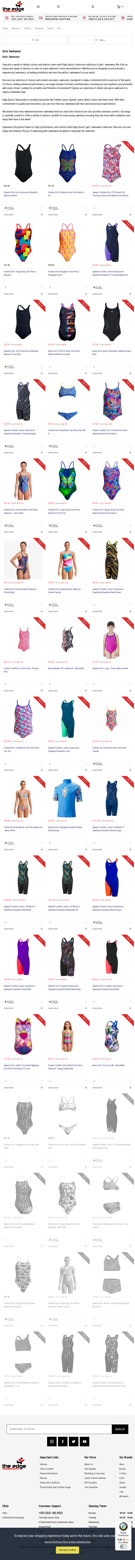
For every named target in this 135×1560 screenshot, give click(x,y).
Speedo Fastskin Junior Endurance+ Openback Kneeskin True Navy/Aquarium (110, 273)
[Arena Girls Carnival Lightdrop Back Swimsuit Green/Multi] (23, 1195)
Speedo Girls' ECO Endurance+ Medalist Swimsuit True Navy (21, 353)
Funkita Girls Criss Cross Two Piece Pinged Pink (67, 1146)
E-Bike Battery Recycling (13, 1517)
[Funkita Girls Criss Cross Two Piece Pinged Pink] (67, 1115)
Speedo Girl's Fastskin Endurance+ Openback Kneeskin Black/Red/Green (64, 988)
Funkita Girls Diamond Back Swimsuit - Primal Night (20, 591)
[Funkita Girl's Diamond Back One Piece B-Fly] (67, 163)
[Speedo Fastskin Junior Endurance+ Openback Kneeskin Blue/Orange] (111, 877)
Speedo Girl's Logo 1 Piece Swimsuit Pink (110, 668)
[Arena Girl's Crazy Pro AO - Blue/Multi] (111, 1036)
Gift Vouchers (90, 1482)
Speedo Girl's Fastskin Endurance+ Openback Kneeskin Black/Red (107, 988)
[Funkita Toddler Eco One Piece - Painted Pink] (23, 639)
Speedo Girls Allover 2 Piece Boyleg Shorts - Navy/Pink (111, 1305)
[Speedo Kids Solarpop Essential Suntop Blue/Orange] (67, 798)
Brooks (122, 1469)
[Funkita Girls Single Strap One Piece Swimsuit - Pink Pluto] (67, 1195)
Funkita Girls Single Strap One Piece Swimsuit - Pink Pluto (63, 1226)
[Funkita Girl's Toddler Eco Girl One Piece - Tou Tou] (23, 718)
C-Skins (122, 1473)
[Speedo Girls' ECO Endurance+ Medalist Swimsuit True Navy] (23, 322)
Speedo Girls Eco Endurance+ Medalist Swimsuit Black (21, 194)
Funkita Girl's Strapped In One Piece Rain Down (21, 1146)
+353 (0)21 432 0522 (51, 1513)
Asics (121, 1464)
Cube (121, 1478)
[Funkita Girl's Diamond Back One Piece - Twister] (111, 718)
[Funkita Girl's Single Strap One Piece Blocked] (23, 242)
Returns (43, 1478)
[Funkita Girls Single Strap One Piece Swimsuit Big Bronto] (23, 1274)
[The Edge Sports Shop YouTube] (84, 1441)
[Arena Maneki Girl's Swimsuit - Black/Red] (67, 639)
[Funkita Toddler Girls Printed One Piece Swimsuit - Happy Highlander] (67, 1036)
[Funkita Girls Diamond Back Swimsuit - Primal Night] (23, 560)
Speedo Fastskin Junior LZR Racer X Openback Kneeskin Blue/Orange (108, 829)
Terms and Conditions (50, 1482)
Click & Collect (46, 1469)
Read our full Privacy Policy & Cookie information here (67, 1542)
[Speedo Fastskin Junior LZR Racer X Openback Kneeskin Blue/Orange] (111, 798)
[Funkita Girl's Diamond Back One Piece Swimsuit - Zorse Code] (23, 480)
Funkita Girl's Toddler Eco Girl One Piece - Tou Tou (22, 749)
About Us (88, 1464)
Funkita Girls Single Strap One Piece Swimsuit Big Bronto (19, 1305)
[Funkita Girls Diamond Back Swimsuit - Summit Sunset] (67, 560)
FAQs (4, 1513)
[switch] (123, 1546)
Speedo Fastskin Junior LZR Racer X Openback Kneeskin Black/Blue (19, 908)
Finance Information (49, 1473)
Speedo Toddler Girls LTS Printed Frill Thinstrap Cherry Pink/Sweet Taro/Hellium (110, 194)
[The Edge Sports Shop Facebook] (63, 1441)
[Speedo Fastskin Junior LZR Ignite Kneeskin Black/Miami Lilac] (111, 1115)
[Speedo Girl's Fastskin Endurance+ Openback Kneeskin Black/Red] (111, 956)
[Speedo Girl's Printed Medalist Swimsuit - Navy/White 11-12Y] (23, 1353)
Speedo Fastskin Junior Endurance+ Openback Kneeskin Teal (63, 749)
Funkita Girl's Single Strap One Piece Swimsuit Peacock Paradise (108, 511)
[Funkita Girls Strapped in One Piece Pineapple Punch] (67, 242)
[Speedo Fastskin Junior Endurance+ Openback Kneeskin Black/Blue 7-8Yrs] (111, 1353)
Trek (121, 1491)
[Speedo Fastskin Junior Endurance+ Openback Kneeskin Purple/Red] (23, 956)
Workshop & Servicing (94, 1473)
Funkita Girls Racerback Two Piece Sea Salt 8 (67, 432)
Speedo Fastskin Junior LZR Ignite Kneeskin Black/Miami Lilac (111, 1146)
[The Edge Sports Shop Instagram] (52, 1441)
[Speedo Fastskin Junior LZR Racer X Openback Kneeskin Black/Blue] (23, 877)
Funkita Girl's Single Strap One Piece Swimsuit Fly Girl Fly (64, 511)
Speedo (122, 1487)
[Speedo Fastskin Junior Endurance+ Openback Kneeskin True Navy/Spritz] (23, 401)
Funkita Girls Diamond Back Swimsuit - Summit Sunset (65, 591)
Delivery (43, 1464)
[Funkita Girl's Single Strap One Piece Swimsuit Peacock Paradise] (111, 480)
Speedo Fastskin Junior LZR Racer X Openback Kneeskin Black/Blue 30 (64, 908)
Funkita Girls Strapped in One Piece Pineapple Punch (63, 273)
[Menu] (129, 1522)
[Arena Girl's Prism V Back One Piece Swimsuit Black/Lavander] (67, 322)
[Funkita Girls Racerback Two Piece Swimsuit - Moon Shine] (23, 798)
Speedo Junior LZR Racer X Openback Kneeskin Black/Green (64, 1384)
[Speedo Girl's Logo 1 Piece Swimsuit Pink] (111, 639)
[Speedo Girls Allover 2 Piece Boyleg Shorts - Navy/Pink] (111, 1274)
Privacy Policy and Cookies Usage (55, 1487)
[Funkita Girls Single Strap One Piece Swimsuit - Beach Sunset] (67, 1274)
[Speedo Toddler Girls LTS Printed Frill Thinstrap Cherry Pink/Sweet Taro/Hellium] (111, 163)
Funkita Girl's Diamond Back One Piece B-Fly (66, 194)
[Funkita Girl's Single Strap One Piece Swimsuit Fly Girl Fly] (67, 480)
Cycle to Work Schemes (95, 1478)
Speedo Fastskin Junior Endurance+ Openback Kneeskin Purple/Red (19, 988)
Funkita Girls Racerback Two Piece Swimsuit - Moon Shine (23, 829)
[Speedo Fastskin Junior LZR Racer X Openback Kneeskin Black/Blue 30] (67, 877)
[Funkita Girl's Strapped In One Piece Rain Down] (23, 1115)
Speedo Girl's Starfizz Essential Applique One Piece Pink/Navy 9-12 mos (21, 1067)
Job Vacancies (91, 1487)
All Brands (123, 1496)
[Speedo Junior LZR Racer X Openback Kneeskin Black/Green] (67, 1353)
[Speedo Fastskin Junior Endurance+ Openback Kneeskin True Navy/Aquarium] (111, 242)
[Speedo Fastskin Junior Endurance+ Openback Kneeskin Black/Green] (111, 560)
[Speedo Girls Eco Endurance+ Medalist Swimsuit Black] (23, 163)
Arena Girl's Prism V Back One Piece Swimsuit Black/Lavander (64, 353)
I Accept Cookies (67, 1550)
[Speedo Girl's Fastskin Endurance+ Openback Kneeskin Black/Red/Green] (67, 956)
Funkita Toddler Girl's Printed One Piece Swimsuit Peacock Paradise (109, 432)
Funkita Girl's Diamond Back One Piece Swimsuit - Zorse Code (21, 511)
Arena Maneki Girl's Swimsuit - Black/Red (66, 668)
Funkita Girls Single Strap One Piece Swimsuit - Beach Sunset (63, 1305)
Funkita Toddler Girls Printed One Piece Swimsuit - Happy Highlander (65, 1067)
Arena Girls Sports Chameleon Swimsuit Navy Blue (111, 353)
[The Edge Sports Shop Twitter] (73, 1441)
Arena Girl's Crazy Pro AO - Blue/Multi (108, 1065)
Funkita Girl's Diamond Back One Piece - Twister (109, 749)
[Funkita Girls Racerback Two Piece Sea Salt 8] (67, 401)
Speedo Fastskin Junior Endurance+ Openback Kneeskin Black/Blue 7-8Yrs (109, 1384)
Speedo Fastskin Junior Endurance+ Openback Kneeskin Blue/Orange (108, 908)
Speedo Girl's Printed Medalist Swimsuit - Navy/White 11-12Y (22, 1384)
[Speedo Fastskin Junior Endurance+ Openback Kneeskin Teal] (67, 718)
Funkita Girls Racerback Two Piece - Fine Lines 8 (110, 1226)
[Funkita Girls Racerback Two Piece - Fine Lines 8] (111, 1195)
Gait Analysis (90, 1469)
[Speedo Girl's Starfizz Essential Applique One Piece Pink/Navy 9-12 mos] (23, 1036)
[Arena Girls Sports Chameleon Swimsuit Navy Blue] (111, 322)
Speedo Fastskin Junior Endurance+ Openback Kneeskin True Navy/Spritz (20, 432)
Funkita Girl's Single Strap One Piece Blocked (20, 273)
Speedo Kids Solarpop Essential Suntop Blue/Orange (65, 829)
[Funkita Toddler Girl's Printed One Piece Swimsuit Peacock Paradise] (111, 401)
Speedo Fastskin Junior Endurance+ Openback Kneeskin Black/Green (108, 591)
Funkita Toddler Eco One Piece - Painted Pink (21, 670)
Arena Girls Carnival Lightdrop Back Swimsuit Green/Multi (19, 1226)
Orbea (122, 1482)
